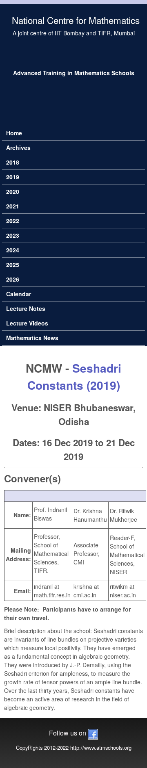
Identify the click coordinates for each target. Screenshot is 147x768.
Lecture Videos (27, 323)
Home (14, 133)
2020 (12, 191)
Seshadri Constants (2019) (74, 376)
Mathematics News (32, 338)
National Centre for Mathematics (76, 19)
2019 (12, 177)
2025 (12, 264)
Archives (18, 147)
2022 (12, 221)
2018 (12, 162)
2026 (12, 279)
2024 (12, 250)
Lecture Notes (25, 308)
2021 (12, 206)
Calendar (18, 294)
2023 (12, 235)
